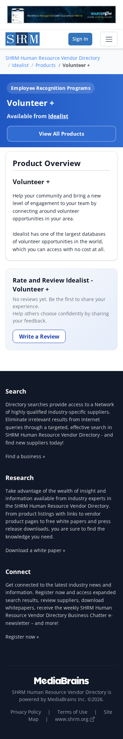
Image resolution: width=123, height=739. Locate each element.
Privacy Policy (26, 712)
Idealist (20, 65)
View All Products (61, 133)
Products (46, 65)
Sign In (80, 39)
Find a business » (25, 456)
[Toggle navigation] (109, 39)
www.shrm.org (72, 719)
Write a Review (39, 336)
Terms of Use (72, 712)
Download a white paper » (35, 550)
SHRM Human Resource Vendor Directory (52, 58)
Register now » (22, 636)
